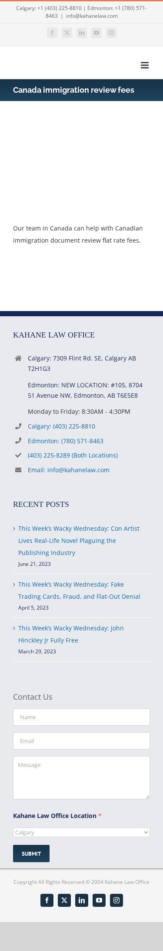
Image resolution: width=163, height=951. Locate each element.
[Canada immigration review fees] (78, 133)
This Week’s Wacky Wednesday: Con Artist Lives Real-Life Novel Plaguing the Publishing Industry (79, 540)
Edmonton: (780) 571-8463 (65, 441)
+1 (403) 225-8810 (59, 8)
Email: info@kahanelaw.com (69, 470)
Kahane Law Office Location (57, 815)
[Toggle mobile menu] (145, 65)
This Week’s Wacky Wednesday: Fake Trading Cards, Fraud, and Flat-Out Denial (79, 590)
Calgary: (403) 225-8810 (61, 426)
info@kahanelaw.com (92, 15)
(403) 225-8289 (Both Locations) (73, 455)
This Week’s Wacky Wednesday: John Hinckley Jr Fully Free (71, 634)
